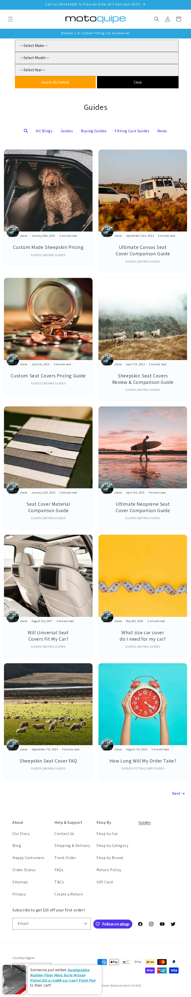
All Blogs (44, 130)
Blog (16, 845)
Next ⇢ (178, 793)
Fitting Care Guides (132, 130)
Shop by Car (107, 833)
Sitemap (20, 882)
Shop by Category (112, 845)
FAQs (58, 869)
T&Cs (59, 882)
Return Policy (108, 869)
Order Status (24, 869)
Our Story (21, 833)
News (162, 130)
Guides (67, 130)
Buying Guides (94, 130)
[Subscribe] (85, 924)
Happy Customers (28, 857)
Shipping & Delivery (72, 845)
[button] (10, 19)
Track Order (65, 857)
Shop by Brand (109, 857)
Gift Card (104, 882)
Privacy (19, 894)
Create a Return (68, 894)
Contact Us (64, 833)
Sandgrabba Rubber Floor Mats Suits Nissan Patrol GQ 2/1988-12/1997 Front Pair (63, 975)
